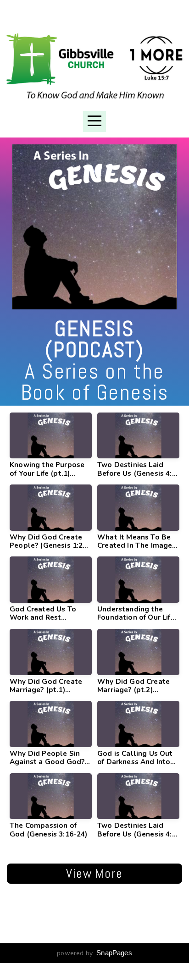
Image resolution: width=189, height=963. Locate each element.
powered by (94, 953)
